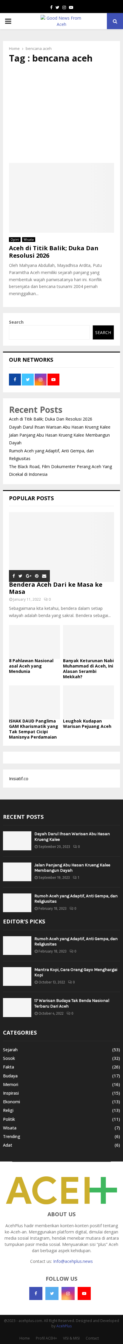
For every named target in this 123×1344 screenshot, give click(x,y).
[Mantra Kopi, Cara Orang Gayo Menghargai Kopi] (17, 976)
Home (24, 1338)
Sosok (9, 1058)
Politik (9, 1119)
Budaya (10, 1076)
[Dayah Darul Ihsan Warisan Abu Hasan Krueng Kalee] (17, 840)
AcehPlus (64, 1326)
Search (16, 322)
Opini (14, 239)
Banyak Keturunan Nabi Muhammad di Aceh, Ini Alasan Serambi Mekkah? (88, 668)
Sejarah (10, 1049)
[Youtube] (84, 1293)
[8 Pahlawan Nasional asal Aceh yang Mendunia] (34, 642)
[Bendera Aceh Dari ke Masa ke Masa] (61, 547)
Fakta (8, 1067)
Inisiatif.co (18, 778)
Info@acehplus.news (73, 1261)
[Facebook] (35, 1293)
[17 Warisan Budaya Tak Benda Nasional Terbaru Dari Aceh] (17, 1007)
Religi (8, 1110)
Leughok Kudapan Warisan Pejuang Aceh (87, 723)
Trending (11, 1136)
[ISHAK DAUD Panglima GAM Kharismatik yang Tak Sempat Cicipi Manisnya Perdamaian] (34, 702)
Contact (92, 1338)
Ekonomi (11, 1101)
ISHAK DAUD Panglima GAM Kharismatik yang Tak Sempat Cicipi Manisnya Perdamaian (33, 729)
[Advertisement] (61, 113)
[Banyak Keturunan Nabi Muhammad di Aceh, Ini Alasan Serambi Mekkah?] (88, 642)
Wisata (29, 239)
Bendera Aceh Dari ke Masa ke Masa (55, 588)
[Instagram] (68, 1293)
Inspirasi (11, 1093)
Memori (10, 1084)
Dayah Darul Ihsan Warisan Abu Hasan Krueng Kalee (59, 427)
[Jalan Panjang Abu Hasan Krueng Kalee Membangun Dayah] (17, 872)
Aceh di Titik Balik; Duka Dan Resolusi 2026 (54, 251)
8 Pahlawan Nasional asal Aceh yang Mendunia (31, 666)
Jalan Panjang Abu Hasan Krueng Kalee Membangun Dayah (72, 868)
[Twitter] (52, 1293)
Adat (7, 1145)
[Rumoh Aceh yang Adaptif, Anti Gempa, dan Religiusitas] (17, 902)
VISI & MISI (71, 1338)
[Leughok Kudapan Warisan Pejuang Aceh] (88, 702)
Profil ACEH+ (46, 1338)
